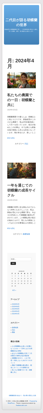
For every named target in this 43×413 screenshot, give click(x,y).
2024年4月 (15, 314)
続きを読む (11, 138)
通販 (13, 332)
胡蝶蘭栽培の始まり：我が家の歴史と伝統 (22, 395)
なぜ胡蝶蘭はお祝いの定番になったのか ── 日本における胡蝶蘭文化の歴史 (21, 348)
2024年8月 (15, 309)
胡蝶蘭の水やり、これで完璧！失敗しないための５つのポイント (21, 360)
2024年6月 (15, 311)
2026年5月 (15, 304)
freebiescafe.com (21, 405)
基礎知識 (26, 234)
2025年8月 (15, 306)
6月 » (14, 290)
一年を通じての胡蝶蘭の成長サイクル (21, 190)
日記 (26, 144)
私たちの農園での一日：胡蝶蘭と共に (21, 100)
